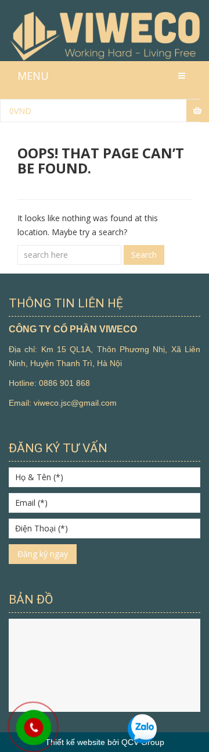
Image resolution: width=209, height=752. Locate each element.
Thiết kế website (75, 742)
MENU (33, 76)
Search (144, 254)
